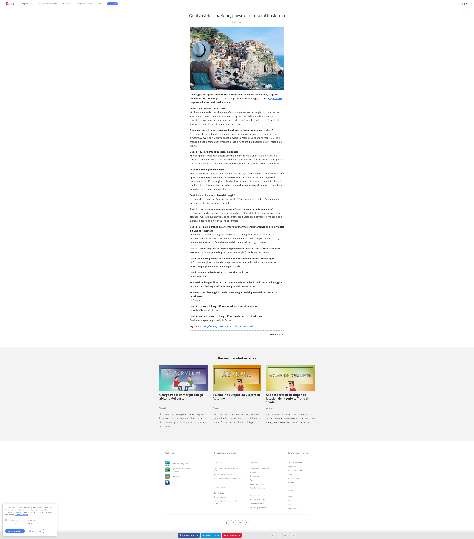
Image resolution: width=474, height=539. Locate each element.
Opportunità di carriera (297, 470)
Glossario (292, 504)
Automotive (66, 4)
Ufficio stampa (293, 478)
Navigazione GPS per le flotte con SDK (227, 469)
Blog (91, 4)
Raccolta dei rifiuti (257, 504)
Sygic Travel (275, 98)
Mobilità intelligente (257, 500)
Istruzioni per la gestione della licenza (225, 502)
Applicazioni (27, 4)
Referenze (292, 466)
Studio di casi (219, 493)
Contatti (291, 482)
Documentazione (220, 497)
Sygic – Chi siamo (295, 462)
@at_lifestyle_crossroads (215, 326)
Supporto (81, 4)
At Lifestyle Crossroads (242, 326)
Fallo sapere (293, 474)
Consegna (254, 472)
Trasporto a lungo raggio (259, 468)
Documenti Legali (294, 508)
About (100, 4)
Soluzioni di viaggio (257, 496)
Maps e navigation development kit (227, 478)
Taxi (251, 480)
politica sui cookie (21, 515)
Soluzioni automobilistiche (224, 475)
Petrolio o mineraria (257, 488)
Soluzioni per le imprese (47, 4)
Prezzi (290, 497)
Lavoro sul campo (257, 484)
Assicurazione (255, 492)
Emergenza (254, 476)
